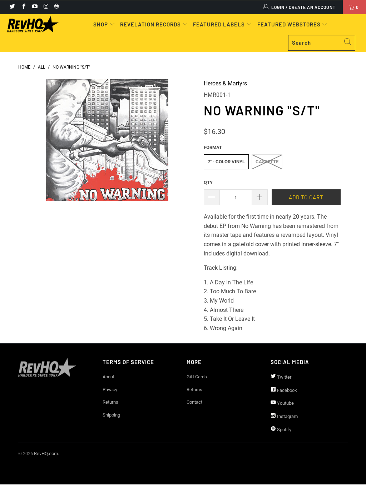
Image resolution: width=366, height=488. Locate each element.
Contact (194, 402)
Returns (110, 402)
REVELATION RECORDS (150, 24)
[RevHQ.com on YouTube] (34, 7)
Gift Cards (197, 376)
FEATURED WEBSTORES (289, 24)
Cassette (267, 161)
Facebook (286, 390)
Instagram (287, 416)
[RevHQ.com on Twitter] (12, 7)
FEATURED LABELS (219, 24)
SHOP (101, 24)
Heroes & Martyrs (225, 83)
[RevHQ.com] (33, 24)
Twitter (283, 377)
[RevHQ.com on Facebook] (23, 7)
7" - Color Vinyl (226, 161)
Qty (208, 182)
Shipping (111, 415)
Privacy (110, 389)
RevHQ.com (46, 453)
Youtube (285, 403)
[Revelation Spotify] (55, 7)
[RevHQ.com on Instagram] (46, 7)
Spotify (283, 429)
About (108, 376)
